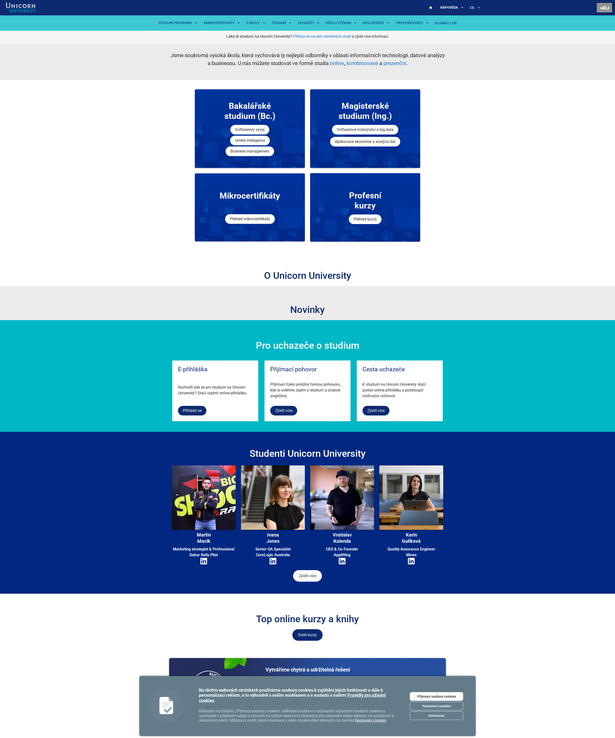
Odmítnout (436, 716)
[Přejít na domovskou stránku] (20, 7)
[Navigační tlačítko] (604, 7)
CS (472, 8)
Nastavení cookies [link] (370, 720)
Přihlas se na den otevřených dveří (322, 36)
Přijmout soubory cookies (436, 696)
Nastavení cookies (437, 706)
